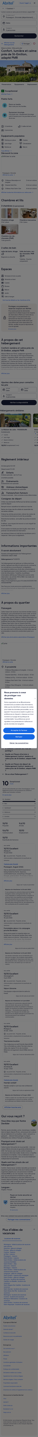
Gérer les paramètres (19, 743)
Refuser (19, 737)
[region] (19, 718)
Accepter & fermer (19, 730)
